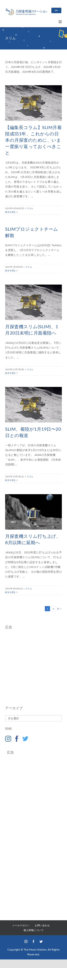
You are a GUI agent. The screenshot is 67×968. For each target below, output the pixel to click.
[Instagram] (8, 739)
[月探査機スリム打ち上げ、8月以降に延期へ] (33, 512)
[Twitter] (25, 739)
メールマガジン (21, 925)
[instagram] (26, 941)
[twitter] (41, 941)
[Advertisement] (33, 667)
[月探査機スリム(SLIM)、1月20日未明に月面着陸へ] (33, 302)
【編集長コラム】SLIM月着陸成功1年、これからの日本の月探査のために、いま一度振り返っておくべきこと (33, 140)
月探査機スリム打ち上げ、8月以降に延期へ (30, 512)
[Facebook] (17, 739)
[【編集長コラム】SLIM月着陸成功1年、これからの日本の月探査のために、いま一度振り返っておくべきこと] (33, 103)
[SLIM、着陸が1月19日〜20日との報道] (33, 404)
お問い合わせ (42, 925)
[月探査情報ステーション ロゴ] (26, 9)
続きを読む (10, 212)
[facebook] (33, 941)
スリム (30, 208)
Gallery (37, 512)
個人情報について (33, 930)
